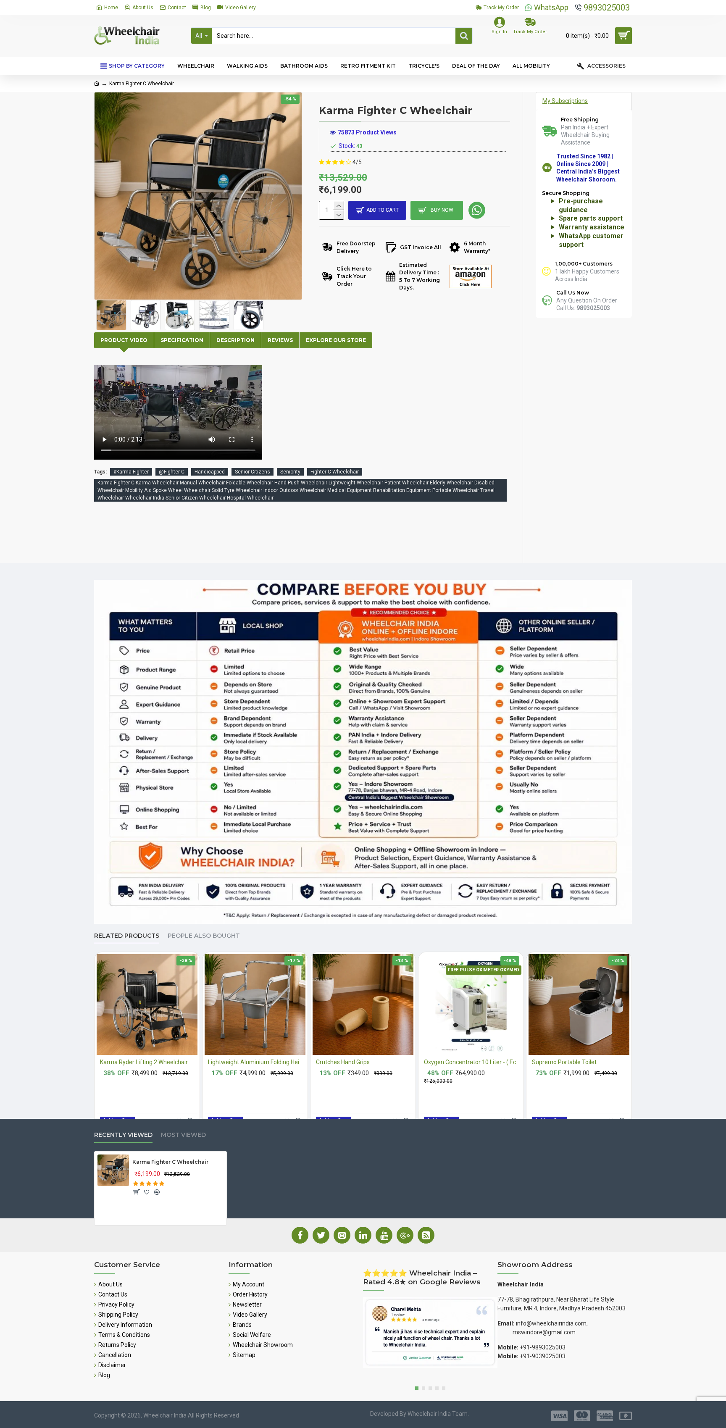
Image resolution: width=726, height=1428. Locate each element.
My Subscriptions (565, 100)
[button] (416, 1388)
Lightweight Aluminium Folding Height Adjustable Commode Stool (256, 1062)
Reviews (280, 340)
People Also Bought (204, 935)
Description (235, 340)
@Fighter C (171, 472)
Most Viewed (183, 1135)
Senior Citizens (252, 472)
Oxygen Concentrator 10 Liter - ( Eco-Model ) (472, 1062)
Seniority (290, 472)
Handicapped (210, 472)
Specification (181, 340)
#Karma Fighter (131, 472)
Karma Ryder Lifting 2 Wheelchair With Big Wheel (148, 1062)
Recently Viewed (123, 1135)
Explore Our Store (336, 340)
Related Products (126, 935)
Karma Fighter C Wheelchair (170, 1162)
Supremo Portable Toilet (564, 1062)
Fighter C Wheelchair (334, 472)
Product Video (123, 340)
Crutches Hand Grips (343, 1062)
